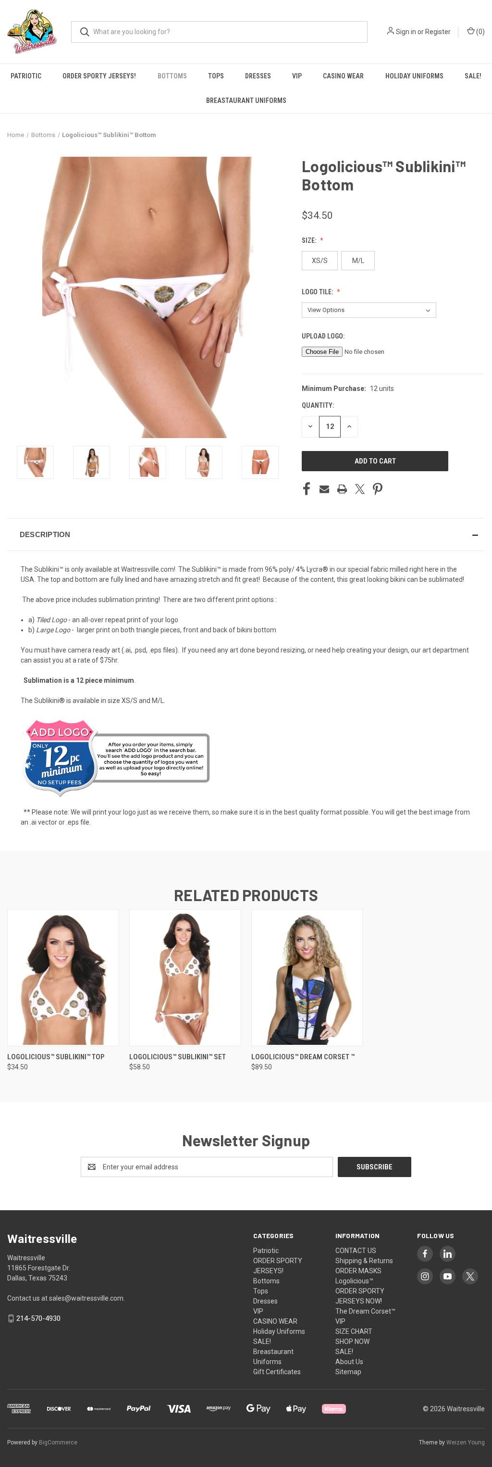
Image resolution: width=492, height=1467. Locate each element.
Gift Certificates (277, 1372)
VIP (297, 76)
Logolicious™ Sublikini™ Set (177, 1057)
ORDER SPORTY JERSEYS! (99, 76)
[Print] (342, 489)
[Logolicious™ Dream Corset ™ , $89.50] (307, 977)
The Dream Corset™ (365, 1311)
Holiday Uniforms (414, 76)
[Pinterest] (377, 489)
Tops (216, 76)
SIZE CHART (353, 1331)
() (480, 32)
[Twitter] (360, 489)
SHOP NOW (352, 1341)
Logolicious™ (354, 1281)
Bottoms (172, 76)
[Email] (324, 489)
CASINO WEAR (343, 76)
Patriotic (26, 76)
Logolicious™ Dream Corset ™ (303, 1057)
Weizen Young (465, 1442)
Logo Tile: (318, 292)
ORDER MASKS (358, 1271)
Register (438, 32)
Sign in (406, 32)
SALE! (473, 76)
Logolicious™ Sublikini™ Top (55, 1057)
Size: (310, 240)
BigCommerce (58, 1442)
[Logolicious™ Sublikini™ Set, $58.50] (185, 977)
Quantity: (318, 405)
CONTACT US (355, 1250)
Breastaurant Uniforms (246, 100)
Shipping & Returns (364, 1261)
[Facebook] (306, 489)
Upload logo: (324, 336)
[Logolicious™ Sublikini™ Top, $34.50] (63, 977)
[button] (246, 534)
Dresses (258, 76)
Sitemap (348, 1372)
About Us (349, 1362)
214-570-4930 (38, 1318)
